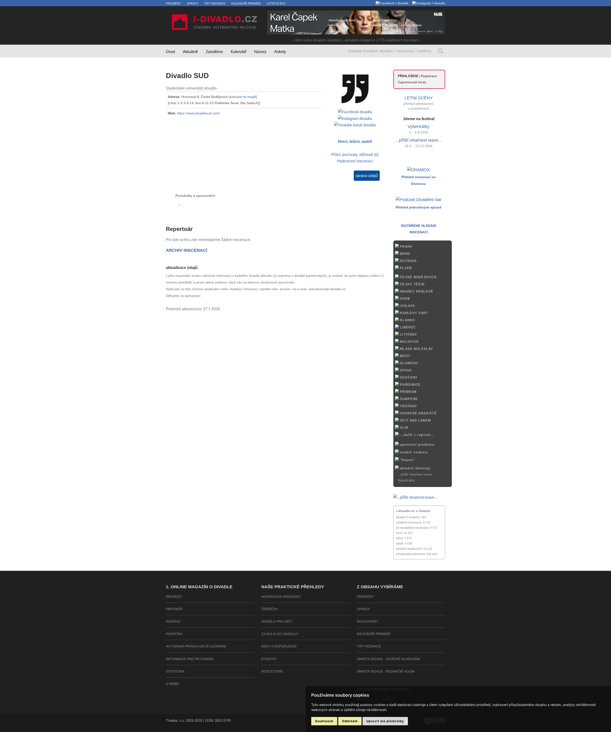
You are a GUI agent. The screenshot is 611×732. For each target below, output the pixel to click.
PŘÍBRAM (407, 392)
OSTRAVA (408, 261)
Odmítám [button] (350, 721)
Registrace (429, 76)
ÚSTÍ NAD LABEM (415, 420)
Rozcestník (272, 671)
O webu (172, 684)
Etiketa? (269, 659)
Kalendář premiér (246, 3)
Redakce (174, 596)
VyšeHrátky (418, 126)
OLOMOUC (408, 363)
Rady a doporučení (278, 646)
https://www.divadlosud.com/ (198, 113)
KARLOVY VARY (413, 313)
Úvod (170, 52)
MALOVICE (409, 341)
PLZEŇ (405, 268)
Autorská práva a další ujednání (196, 646)
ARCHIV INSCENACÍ (186, 250)
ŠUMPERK (408, 399)
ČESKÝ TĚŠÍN (412, 284)
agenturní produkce (417, 444)
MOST (405, 356)
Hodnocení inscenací (355, 161)
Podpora (174, 634)
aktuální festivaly (415, 468)
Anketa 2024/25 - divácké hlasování (388, 659)
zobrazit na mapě (243, 97)
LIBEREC (407, 327)
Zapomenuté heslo (412, 82)
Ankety (280, 52)
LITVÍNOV (408, 334)
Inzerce (173, 621)
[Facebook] (392, 3)
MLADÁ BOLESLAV (416, 349)
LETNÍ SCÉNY (419, 98)
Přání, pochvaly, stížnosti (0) (355, 154)
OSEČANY (408, 377)
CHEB (404, 298)
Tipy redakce (214, 3)
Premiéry (173, 3)
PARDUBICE (410, 384)
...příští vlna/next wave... (418, 140)
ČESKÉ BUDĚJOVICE (418, 277)
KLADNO (407, 320)
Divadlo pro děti (276, 621)
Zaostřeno (214, 52)
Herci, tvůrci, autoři (355, 141)
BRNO (404, 254)
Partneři (174, 609)
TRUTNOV (408, 406)
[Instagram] (428, 3)
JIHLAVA (407, 306)
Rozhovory (367, 621)
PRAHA (405, 246)
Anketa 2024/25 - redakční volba (386, 671)
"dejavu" (407, 460)
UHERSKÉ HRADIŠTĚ (418, 413)
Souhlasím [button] (324, 721)
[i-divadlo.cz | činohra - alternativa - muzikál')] (213, 23)
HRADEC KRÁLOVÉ (416, 291)
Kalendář (238, 52)
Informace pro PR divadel (190, 659)
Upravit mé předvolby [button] (385, 721)
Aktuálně (190, 52)
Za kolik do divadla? (280, 634)
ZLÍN (403, 427)
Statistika (175, 671)
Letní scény (276, 3)
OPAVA (405, 370)
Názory (260, 52)
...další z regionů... (417, 435)
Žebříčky (269, 609)
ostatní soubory (413, 452)
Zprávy (192, 3)
